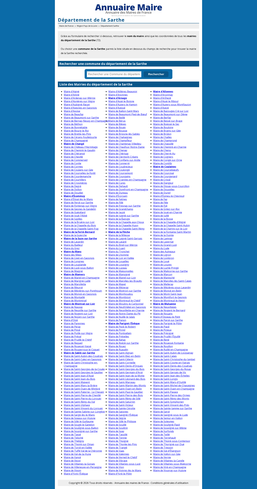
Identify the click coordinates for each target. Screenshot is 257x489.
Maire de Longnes (74, 261)
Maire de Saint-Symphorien (168, 401)
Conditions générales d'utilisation (169, 483)
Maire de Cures (116, 183)
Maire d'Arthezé (162, 98)
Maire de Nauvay (73, 307)
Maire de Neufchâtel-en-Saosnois (127, 307)
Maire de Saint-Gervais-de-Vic (169, 372)
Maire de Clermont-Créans (123, 156)
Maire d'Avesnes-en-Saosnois (80, 107)
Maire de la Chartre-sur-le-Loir (170, 228)
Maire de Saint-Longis (165, 379)
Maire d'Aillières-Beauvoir (122, 91)
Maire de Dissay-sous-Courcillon (171, 186)
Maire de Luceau (117, 268)
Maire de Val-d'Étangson (167, 450)
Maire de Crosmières (75, 183)
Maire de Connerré (119, 163)
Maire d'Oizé (71, 320)
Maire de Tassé (72, 434)
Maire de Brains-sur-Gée (167, 130)
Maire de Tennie (117, 437)
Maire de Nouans (163, 313)
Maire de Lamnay (162, 238)
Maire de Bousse (117, 130)
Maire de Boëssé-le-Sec (166, 124)
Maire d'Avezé (161, 107)
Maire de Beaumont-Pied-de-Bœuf (127, 114)
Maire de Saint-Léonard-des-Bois (126, 379)
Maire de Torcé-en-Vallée (78, 447)
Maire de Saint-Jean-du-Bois (79, 379)
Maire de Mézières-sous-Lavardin (172, 287)
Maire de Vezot (72, 460)
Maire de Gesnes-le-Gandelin (80, 209)
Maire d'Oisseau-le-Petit (166, 317)
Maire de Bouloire (163, 127)
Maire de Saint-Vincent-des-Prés (171, 405)
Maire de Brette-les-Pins (77, 134)
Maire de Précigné (163, 333)
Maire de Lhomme (118, 254)
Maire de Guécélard (74, 212)
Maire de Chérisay (118, 153)
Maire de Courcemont (120, 173)
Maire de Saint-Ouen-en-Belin (125, 388)
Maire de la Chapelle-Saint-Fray (81, 228)
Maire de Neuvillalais (164, 307)
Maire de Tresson (163, 447)
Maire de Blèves (117, 124)
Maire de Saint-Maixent (77, 382)
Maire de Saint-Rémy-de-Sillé (124, 398)
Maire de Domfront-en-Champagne (128, 189)
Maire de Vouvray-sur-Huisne (169, 470)
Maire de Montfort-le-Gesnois (170, 297)
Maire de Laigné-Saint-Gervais (125, 238)
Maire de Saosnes (118, 411)
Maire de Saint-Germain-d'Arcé (125, 372)
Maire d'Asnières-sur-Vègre (79, 101)
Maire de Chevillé (73, 156)
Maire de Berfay (162, 117)
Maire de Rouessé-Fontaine (168, 343)
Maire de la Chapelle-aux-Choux (126, 222)
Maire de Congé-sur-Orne (167, 160)
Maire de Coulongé (119, 170)
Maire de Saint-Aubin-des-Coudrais (83, 356)
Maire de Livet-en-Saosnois (79, 258)
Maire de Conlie (72, 163)
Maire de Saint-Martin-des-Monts (127, 385)
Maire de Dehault (118, 186)
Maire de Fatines (117, 199)
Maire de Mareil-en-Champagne (81, 277)
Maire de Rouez (117, 346)
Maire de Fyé (160, 205)
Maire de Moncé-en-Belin (167, 290)
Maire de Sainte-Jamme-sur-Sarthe (172, 408)
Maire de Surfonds (163, 431)
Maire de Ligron (162, 254)
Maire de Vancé (72, 457)
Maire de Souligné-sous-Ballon (81, 428)
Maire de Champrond (165, 140)
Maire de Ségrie (117, 418)
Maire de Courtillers (75, 179)
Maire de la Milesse (119, 235)
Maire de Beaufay (73, 114)
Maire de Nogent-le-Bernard (169, 310)
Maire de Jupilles (73, 219)
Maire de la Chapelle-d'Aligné (169, 222)
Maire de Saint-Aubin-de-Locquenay (173, 352)
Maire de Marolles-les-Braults (125, 281)
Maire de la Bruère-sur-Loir (79, 222)
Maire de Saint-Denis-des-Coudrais (172, 366)
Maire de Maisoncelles (120, 271)
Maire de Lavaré (117, 241)
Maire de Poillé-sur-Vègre (78, 333)
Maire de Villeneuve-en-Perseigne (83, 467)
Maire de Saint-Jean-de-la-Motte (126, 375)
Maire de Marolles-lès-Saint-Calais (172, 281)
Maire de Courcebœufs (166, 170)
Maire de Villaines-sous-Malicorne (172, 464)
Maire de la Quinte (163, 235)
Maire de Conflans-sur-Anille (124, 160)
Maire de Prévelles (118, 336)
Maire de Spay (116, 431)
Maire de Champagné (76, 140)
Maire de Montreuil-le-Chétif (124, 300)
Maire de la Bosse (163, 219)
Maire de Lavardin (74, 241)
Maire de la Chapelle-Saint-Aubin (171, 225)
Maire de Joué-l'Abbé (75, 215)
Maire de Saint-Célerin (120, 359)
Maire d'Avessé (116, 107)
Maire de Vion (116, 467)
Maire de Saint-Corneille (121, 362)
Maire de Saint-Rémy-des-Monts (171, 398)
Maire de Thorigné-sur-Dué (168, 444)
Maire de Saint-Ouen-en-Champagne (173, 388)
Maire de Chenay (117, 150)
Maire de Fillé (115, 202)
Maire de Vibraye (117, 460)
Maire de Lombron (163, 258)
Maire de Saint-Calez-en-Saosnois (82, 359)
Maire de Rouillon (163, 346)
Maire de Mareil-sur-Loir (122, 277)
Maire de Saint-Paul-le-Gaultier (125, 392)
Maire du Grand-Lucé (165, 245)
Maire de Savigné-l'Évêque (123, 415)
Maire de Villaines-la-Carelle (168, 460)
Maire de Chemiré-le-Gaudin (79, 150)
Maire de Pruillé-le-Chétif (78, 339)
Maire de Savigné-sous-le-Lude (170, 415)
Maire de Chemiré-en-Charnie (169, 147)
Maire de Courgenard (165, 176)
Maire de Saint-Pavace (165, 392)
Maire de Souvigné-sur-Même (170, 428)
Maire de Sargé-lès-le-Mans (79, 415)
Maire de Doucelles (163, 189)
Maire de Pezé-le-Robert (122, 326)
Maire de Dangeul (163, 183)
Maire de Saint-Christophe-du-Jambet (174, 359)
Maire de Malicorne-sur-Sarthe (170, 271)
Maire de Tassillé (117, 434)
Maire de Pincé (72, 330)
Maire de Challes (162, 137)
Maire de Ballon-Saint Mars (123, 111)
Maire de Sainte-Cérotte (121, 408)
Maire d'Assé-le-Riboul (165, 101)
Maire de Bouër (117, 127)
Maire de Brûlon (162, 134)
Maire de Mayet (117, 284)
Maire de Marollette (75, 284)
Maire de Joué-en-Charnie (167, 212)
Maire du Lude (161, 248)
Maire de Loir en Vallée (121, 258)
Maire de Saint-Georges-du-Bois (126, 369)
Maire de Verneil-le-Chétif (122, 457)
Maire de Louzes (162, 264)
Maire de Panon (117, 320)
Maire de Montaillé (74, 297)
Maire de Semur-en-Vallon (167, 418)
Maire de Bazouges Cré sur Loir (171, 111)
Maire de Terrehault (164, 437)
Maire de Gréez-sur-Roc (166, 209)
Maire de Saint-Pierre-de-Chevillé (82, 395)
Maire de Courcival (163, 173)
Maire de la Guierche (75, 235)
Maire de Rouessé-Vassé (77, 346)
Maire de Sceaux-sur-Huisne (79, 418)
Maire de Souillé (117, 424)
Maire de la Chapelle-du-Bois (80, 225)
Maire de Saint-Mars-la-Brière (80, 385)
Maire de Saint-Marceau (121, 382)
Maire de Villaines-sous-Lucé (124, 464)
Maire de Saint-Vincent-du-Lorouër (83, 408)
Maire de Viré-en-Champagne (169, 467)
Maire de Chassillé (163, 143)
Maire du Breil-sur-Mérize (122, 245)
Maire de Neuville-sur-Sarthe (80, 310)
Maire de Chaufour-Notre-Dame (126, 147)
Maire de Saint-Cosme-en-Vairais (171, 362)
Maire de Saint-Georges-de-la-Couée (84, 369)
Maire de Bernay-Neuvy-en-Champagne (86, 121)
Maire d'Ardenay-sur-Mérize (79, 98)
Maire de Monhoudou (120, 294)
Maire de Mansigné (119, 274)
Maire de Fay (160, 199)
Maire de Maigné (73, 271)
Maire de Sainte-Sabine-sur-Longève (84, 411)
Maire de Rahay (117, 339)
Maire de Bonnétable (75, 127)
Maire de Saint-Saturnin (121, 401)
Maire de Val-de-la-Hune (77, 454)
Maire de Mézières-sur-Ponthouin (83, 290)
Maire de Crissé (161, 179)
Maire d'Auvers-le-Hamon (122, 104)
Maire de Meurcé (73, 287)
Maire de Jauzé (116, 212)
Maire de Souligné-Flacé (166, 424)
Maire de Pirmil (116, 330)
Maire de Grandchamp (120, 209)
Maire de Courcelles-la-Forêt (79, 173)
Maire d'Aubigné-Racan (77, 104)
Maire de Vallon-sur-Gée (166, 454)
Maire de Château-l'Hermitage (81, 147)
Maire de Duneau (118, 192)
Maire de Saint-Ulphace (77, 405)
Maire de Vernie (162, 457)
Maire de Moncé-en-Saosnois (80, 294)
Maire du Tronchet (118, 251)
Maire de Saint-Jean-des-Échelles (171, 375)
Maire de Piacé (161, 326)
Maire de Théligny (74, 441)
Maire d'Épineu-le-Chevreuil (168, 196)
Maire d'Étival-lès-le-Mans (78, 199)
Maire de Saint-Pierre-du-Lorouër (82, 398)
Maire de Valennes (118, 454)
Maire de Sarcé (161, 411)
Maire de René (161, 339)
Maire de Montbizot (119, 297)
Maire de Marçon (162, 274)
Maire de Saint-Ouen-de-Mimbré (82, 388)
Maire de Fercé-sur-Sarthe (78, 202)
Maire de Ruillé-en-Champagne (170, 349)
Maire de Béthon (73, 124)
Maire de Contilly (162, 163)
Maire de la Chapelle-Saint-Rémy (126, 228)
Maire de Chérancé (74, 153)
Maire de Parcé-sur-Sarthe (168, 320)
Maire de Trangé (117, 447)
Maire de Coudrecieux (120, 166)
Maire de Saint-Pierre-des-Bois (125, 395)
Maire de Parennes (74, 323)
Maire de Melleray (163, 284)
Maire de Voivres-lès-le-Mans (124, 470)
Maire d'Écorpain (117, 196)
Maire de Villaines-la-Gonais (79, 464)
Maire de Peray (72, 326)
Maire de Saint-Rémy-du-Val (79, 401)
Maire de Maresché (164, 277)
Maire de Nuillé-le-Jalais (121, 317)
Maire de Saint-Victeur (120, 405)
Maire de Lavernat (163, 241)
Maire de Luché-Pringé (166, 268)
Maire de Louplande (75, 264)
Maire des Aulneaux (164, 251)
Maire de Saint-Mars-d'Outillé (169, 382)
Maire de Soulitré (118, 428)
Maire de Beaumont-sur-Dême (170, 114)
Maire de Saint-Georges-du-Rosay (172, 369)
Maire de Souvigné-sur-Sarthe (81, 431)
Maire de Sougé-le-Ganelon (79, 424)
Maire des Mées (73, 254)
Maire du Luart (116, 248)
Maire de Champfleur (120, 140)
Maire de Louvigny (118, 264)
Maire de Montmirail (75, 300)
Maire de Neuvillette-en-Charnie (126, 310)
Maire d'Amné (71, 94)
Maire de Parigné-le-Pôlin (167, 323)
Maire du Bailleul (73, 245)
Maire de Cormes (73, 166)
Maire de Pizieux (162, 330)
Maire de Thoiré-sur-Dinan (79, 444)
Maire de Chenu (162, 150)
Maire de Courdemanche (77, 176)
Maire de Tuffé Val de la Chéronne (83, 450)
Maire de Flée (160, 202)
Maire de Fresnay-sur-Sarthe (124, 205)
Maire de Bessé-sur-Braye (167, 121)
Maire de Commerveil (75, 160)
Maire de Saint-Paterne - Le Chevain (84, 392)
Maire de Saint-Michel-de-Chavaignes (174, 385)
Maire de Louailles (118, 261)
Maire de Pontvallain (119, 333)
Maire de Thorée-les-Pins (122, 444)
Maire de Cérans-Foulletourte (80, 137)
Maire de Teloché (73, 437)
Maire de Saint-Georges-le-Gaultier (83, 372)
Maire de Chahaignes (120, 137)
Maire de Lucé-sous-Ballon (79, 268)
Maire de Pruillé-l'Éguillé (166, 336)
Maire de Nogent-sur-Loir (78, 313)
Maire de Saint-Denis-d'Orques (125, 366)
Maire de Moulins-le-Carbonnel (125, 303)
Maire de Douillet (73, 192)
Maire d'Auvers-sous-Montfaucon (172, 104)
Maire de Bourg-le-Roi (76, 130)
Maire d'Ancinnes (118, 94)
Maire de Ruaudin (118, 349)
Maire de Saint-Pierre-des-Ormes (171, 395)
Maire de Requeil (73, 343)
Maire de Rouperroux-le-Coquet (81, 349)
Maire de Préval (72, 336)
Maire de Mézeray (118, 287)
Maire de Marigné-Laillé (77, 281)
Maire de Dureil (161, 192)
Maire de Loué (161, 261)
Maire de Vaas (116, 450)
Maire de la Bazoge (119, 219)
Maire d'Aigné (71, 91)
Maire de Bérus (117, 121)
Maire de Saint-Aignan (120, 352)
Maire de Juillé (161, 215)
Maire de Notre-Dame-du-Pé (124, 313)
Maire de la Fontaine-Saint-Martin (172, 232)
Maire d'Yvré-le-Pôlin (120, 473)
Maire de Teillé (161, 434)
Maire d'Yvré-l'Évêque (76, 473)
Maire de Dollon (73, 189)
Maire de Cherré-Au (164, 153)
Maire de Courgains (119, 176)
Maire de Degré (72, 186)
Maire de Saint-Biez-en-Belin (124, 356)
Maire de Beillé (116, 117)
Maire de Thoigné (118, 441)
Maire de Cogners (163, 156)
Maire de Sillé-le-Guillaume (79, 421)
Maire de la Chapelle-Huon (123, 225)
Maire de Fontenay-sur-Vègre (80, 205)
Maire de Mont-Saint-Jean (167, 294)
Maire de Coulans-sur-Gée (78, 170)
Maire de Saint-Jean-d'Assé (79, 375)
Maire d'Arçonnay (163, 94)
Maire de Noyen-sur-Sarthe (79, 317)
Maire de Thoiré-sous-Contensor (171, 441)
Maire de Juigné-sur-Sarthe (123, 215)
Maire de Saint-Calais (165, 356)
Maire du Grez (72, 248)
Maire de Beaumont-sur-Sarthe (81, 117)
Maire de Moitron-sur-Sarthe (124, 290)
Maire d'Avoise (72, 111)
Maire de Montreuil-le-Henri (169, 300)
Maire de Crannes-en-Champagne (127, 179)
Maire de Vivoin (72, 470)
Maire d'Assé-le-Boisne (121, 101)
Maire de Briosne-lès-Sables (124, 134)
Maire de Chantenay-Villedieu (124, 143)
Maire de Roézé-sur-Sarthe (123, 343)
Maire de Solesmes (163, 421)
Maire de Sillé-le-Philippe (122, 421)
